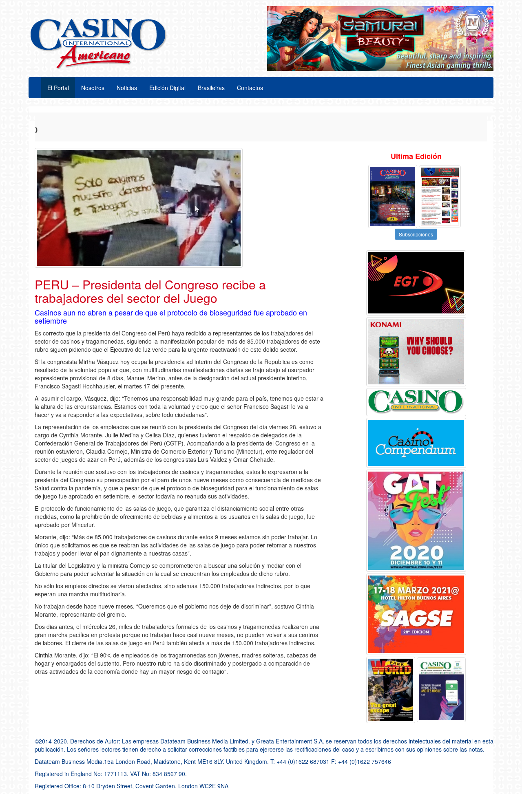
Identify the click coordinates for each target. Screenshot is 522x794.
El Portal (58, 88)
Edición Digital (167, 88)
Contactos (250, 88)
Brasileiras (211, 88)
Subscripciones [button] (416, 234)
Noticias (127, 88)
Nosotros (92, 88)
